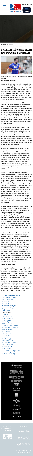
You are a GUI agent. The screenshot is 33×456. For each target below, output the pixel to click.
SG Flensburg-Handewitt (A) (11, 296)
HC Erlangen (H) (7, 331)
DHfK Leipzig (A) (7, 324)
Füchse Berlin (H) (7, 344)
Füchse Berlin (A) (7, 299)
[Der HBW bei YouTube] (23, 5)
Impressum (6, 427)
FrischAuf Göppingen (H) (10, 326)
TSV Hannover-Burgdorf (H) (11, 297)
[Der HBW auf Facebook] (28, 5)
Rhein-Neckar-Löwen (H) (10, 305)
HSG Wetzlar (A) (7, 346)
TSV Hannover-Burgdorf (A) (11, 350)
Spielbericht (7, 312)
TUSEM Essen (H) (7, 320)
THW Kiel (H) (6, 322)
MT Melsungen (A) (8, 329)
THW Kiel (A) (6, 314)
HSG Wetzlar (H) (7, 301)
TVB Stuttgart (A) (7, 333)
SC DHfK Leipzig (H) (8, 354)
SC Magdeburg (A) (8, 318)
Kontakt (7, 431)
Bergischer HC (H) (8, 309)
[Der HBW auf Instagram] (30, 5)
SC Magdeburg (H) (8, 348)
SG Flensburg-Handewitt (10, 352)
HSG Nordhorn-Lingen (9, 342)
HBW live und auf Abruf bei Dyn (24, 451)
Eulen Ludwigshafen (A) (10, 307)
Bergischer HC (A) (8, 337)
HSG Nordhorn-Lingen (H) (10, 327)
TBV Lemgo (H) (6, 335)
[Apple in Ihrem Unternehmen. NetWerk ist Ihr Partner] (24, 439)
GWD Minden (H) (7, 316)
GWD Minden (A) (7, 341)
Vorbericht (6, 311)
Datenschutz (6, 429)
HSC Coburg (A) (7, 303)
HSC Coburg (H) (7, 339)
